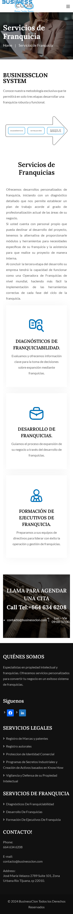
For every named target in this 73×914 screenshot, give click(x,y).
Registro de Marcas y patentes (27, 738)
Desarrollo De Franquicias (24, 812)
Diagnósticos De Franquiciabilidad (30, 804)
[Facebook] (9, 712)
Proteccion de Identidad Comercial (30, 754)
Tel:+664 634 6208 (43, 607)
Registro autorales (19, 746)
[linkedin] (21, 712)
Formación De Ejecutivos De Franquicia (33, 819)
